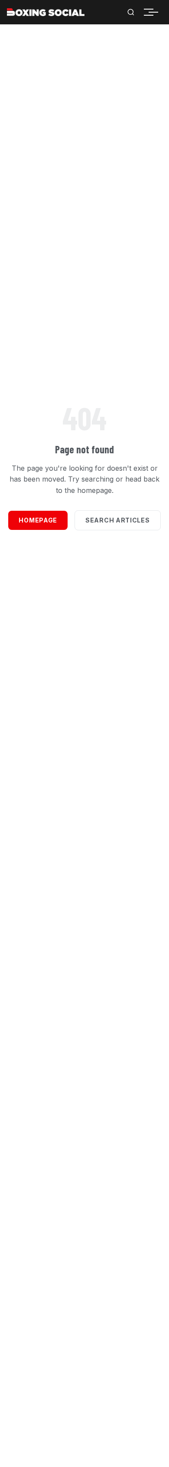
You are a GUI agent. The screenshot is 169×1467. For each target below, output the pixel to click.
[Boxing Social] (45, 12)
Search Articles (117, 520)
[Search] (131, 12)
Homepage (38, 520)
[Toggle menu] (153, 12)
